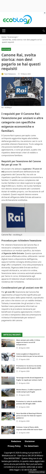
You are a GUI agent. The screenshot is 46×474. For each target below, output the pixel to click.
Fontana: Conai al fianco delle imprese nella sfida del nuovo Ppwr (29, 428)
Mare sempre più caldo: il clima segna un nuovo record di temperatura (28, 342)
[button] (44, 30)
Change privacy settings (37, 472)
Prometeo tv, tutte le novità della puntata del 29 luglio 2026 (29, 402)
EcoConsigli (6, 49)
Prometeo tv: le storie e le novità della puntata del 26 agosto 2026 (28, 367)
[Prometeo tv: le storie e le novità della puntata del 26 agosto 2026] (8, 369)
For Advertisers (31, 446)
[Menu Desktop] (3, 30)
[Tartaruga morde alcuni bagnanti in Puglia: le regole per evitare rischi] (8, 381)
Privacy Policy (14, 446)
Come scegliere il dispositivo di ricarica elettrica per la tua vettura (29, 355)
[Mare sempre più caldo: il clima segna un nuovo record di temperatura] (8, 343)
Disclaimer (30, 441)
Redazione (16, 441)
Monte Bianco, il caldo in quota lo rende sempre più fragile (28, 390)
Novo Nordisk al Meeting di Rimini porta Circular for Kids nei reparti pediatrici (29, 415)
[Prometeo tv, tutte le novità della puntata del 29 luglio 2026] (8, 404)
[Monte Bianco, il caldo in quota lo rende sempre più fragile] (8, 392)
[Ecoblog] (17, 19)
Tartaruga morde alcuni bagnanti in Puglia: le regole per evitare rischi (29, 379)
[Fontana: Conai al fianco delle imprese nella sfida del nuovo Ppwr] (8, 430)
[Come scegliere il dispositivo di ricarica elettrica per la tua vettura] (8, 357)
